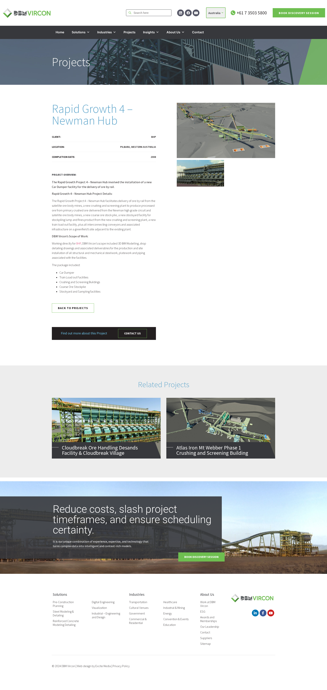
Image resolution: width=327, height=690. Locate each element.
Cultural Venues (138, 608)
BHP (78, 243)
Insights (149, 32)
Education (169, 625)
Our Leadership (209, 626)
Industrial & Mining (174, 608)
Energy (167, 613)
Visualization (99, 608)
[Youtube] (196, 12)
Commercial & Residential (138, 621)
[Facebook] (188, 12)
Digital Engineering (103, 602)
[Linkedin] (180, 12)
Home (60, 32)
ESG (202, 611)
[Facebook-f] (263, 613)
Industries (104, 32)
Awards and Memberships (208, 619)
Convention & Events (175, 619)
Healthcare (170, 602)
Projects (129, 32)
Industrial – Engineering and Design (106, 615)
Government (137, 613)
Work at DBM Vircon (207, 604)
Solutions (79, 32)
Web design (84, 666)
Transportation (138, 602)
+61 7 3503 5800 (252, 13)
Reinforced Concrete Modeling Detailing (66, 623)
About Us (173, 32)
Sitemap (205, 644)
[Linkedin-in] (255, 613)
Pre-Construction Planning (63, 604)
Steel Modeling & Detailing (63, 613)
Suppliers (206, 638)
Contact (198, 32)
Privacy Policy (121, 666)
